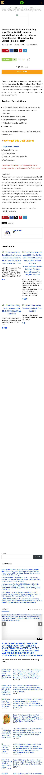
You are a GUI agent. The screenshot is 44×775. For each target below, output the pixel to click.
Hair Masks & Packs (13, 8)
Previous (4, 624)
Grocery (15, 754)
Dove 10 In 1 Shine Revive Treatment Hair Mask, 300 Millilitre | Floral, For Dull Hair (11, 321)
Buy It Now (22, 72)
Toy (14, 738)
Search (4, 554)
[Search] (40, 2)
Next (40, 624)
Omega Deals (8, 45)
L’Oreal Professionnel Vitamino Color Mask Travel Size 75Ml (32, 317)
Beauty (15, 693)
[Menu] (2, 2)
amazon (10, 223)
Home (4, 8)
